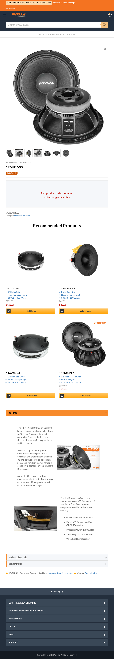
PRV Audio (55, 655)
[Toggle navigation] (4, 15)
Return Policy (91, 573)
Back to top (56, 591)
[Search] (104, 25)
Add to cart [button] (32, 311)
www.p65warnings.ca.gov (60, 573)
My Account (10, 8)
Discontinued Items (22, 216)
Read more (32, 395)
